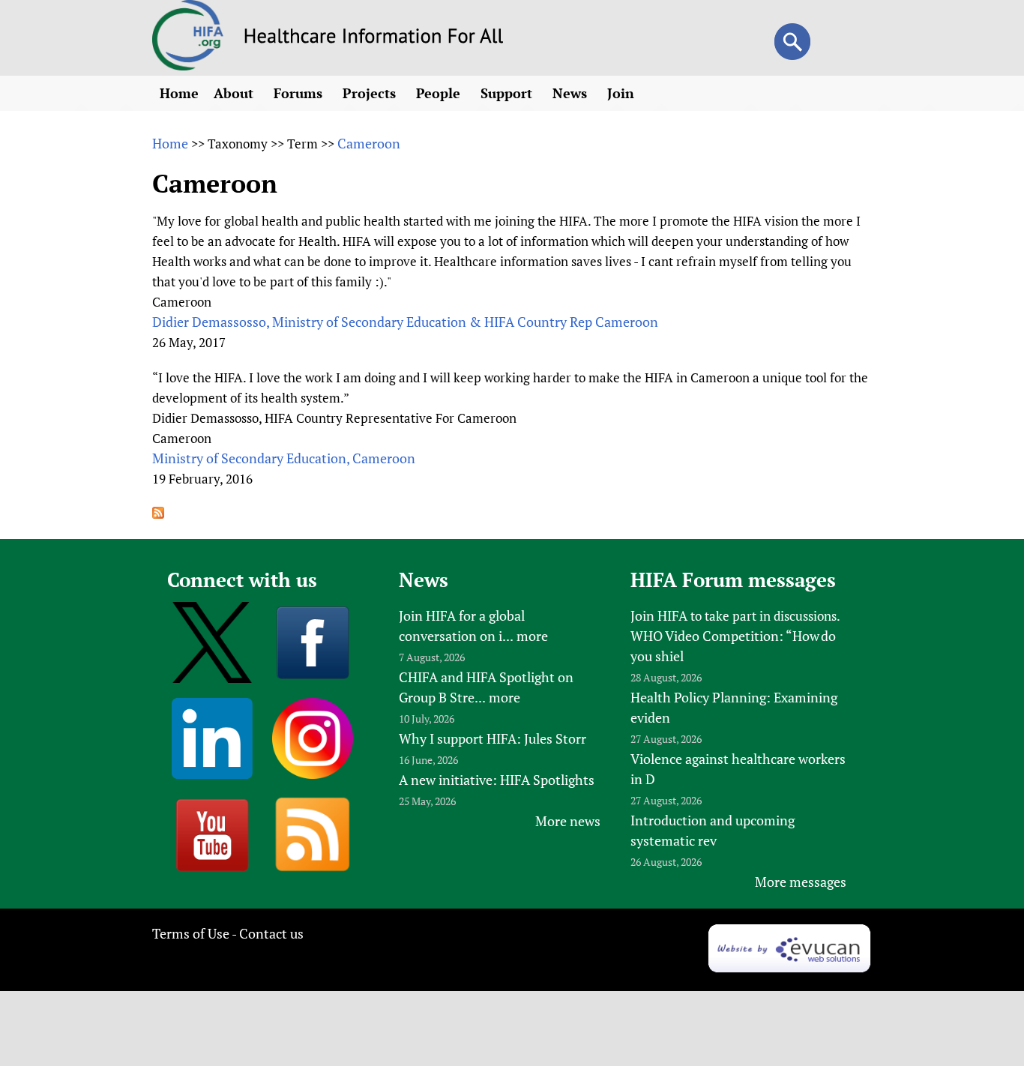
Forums (300, 93)
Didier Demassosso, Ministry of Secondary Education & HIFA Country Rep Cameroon (405, 322)
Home (179, 93)
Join (622, 93)
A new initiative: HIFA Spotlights (496, 780)
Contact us (271, 933)
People (440, 93)
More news (567, 821)
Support (508, 93)
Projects (371, 93)
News (571, 93)
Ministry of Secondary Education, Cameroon (283, 458)
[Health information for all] (373, 38)
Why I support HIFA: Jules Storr (492, 738)
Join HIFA (658, 615)
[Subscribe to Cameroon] (158, 514)
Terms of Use (190, 933)
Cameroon (368, 143)
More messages (800, 882)
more (532, 636)
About (235, 93)
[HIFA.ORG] (188, 65)
